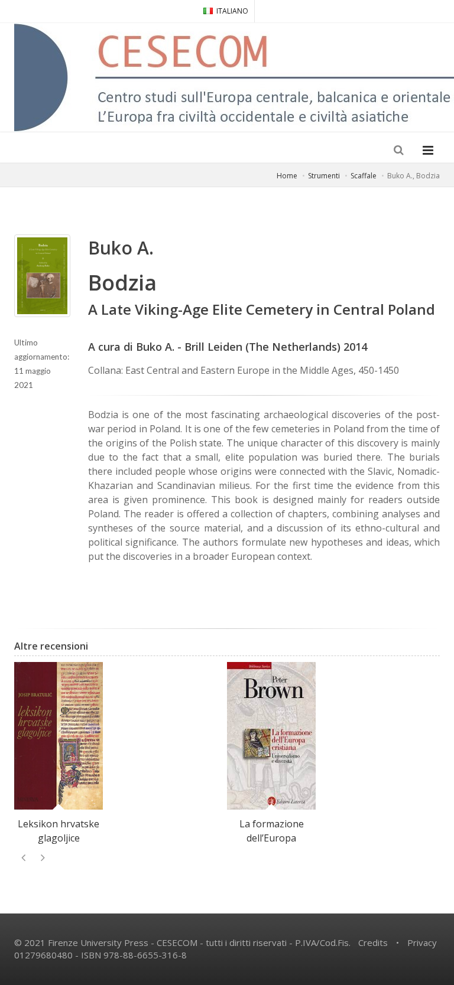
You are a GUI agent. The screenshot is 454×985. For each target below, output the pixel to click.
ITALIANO (232, 11)
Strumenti (324, 176)
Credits (373, 942)
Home (287, 176)
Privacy (422, 942)
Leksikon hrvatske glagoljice (58, 830)
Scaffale (364, 176)
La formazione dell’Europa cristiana (271, 838)
